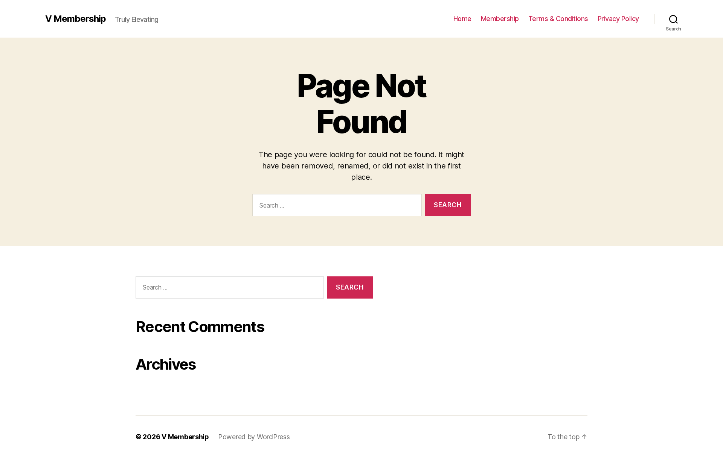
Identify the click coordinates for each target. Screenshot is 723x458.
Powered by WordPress (254, 437)
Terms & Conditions (558, 19)
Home (462, 19)
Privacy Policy (618, 19)
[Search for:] (335, 206)
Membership (500, 19)
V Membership (75, 18)
